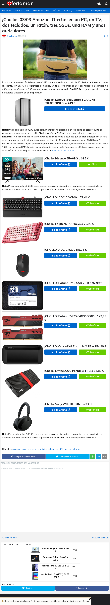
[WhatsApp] (92, 456)
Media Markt (81, 10)
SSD (61, 449)
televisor (76, 449)
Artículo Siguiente (100, 538)
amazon (16, 449)
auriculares (26, 449)
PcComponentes (98, 10)
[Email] (104, 456)
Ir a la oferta (73, 109)
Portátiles (6, 10)
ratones (35, 449)
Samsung (68, 10)
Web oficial (92, 203)
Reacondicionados (41, 10)
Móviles (56, 10)
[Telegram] (98, 456)
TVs (27, 10)
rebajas (43, 449)
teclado (68, 449)
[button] (3, 3)
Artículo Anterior (9, 538)
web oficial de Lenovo (63, 150)
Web (74, 550)
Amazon (18, 10)
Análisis (92, 164)
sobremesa (53, 449)
